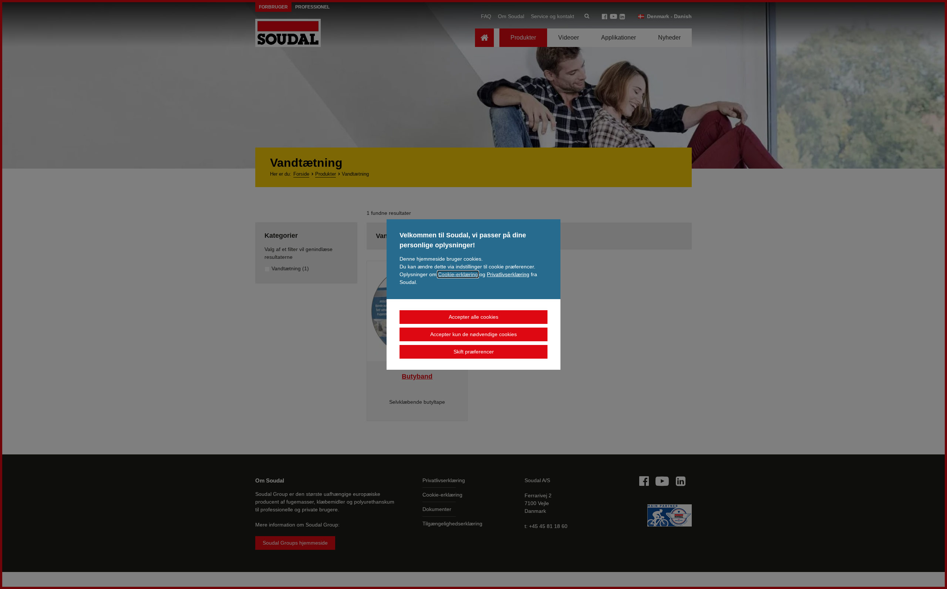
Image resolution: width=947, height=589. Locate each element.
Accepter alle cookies (473, 317)
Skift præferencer (474, 352)
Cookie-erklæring (458, 274)
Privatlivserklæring (508, 274)
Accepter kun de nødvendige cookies (473, 334)
